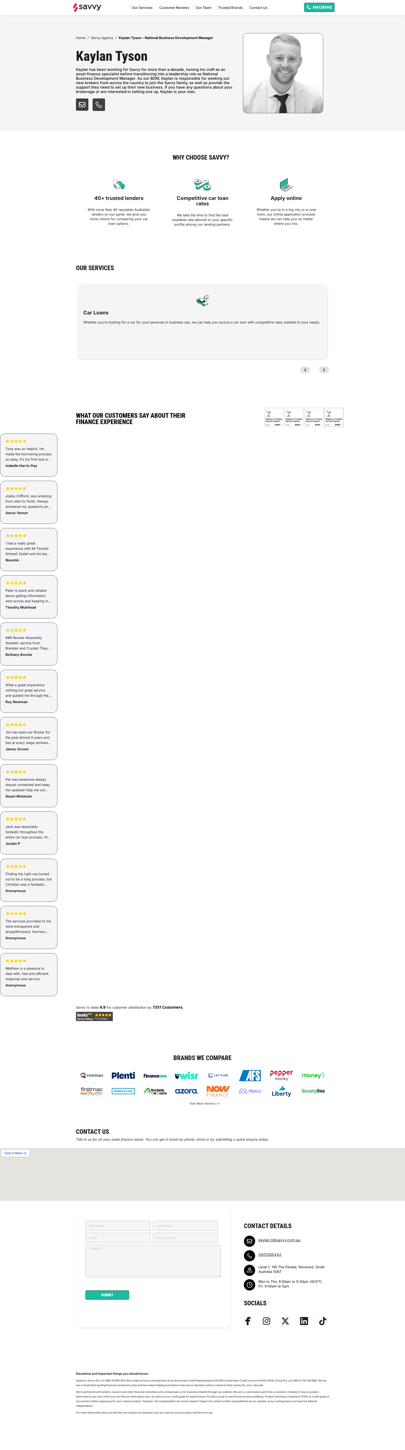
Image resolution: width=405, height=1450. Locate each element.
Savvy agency (102, 38)
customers (172, 1007)
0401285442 (269, 1254)
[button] (305, 369)
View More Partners (202, 1103)
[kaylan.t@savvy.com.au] (249, 1241)
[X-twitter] (285, 1321)
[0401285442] (249, 1255)
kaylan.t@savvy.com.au (279, 1240)
